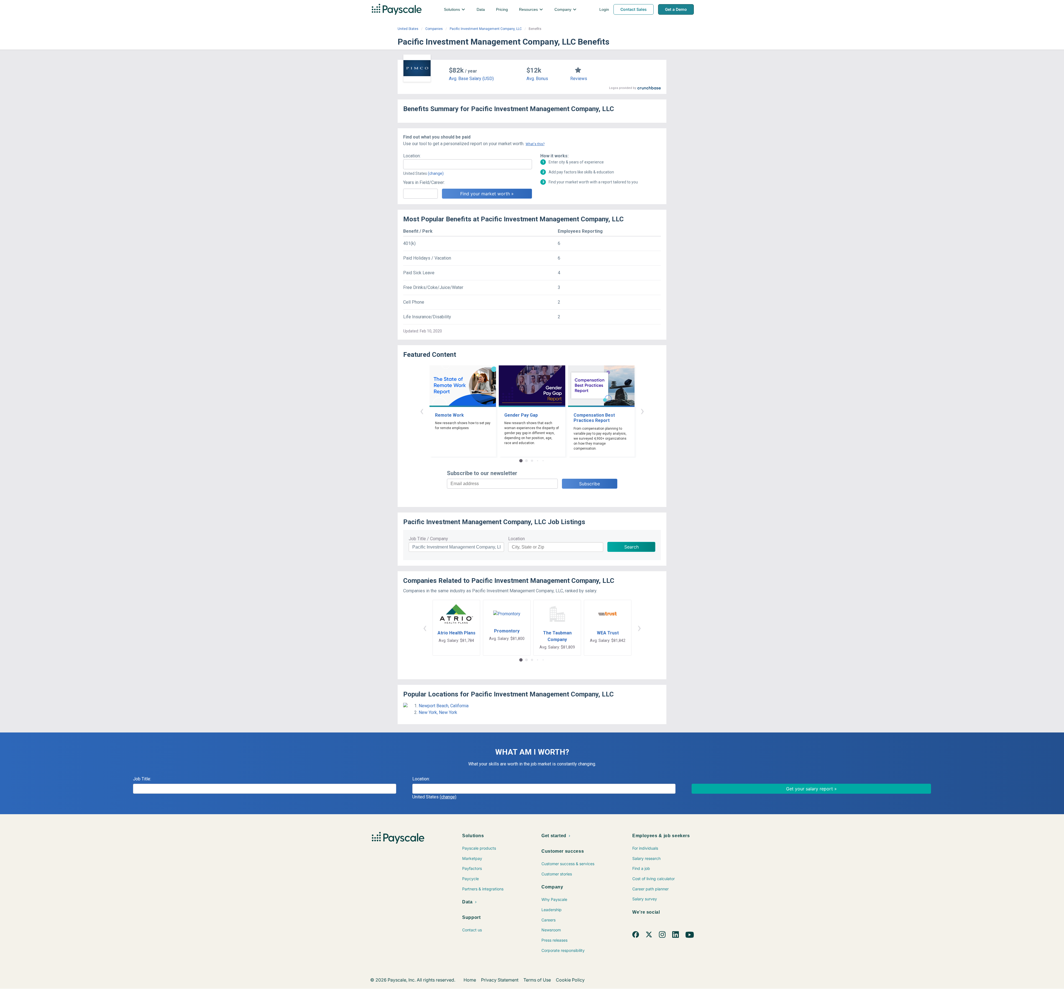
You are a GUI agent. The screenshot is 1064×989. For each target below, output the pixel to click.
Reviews (578, 78)
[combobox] (467, 164)
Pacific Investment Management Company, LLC (486, 29)
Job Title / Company (428, 538)
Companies (434, 29)
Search (631, 547)
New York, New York (438, 712)
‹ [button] (422, 411)
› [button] (642, 411)
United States (408, 29)
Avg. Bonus (537, 78)
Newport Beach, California (444, 705)
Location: (412, 155)
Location (516, 538)
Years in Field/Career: (424, 182)
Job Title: (142, 779)
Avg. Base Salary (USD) (471, 78)
